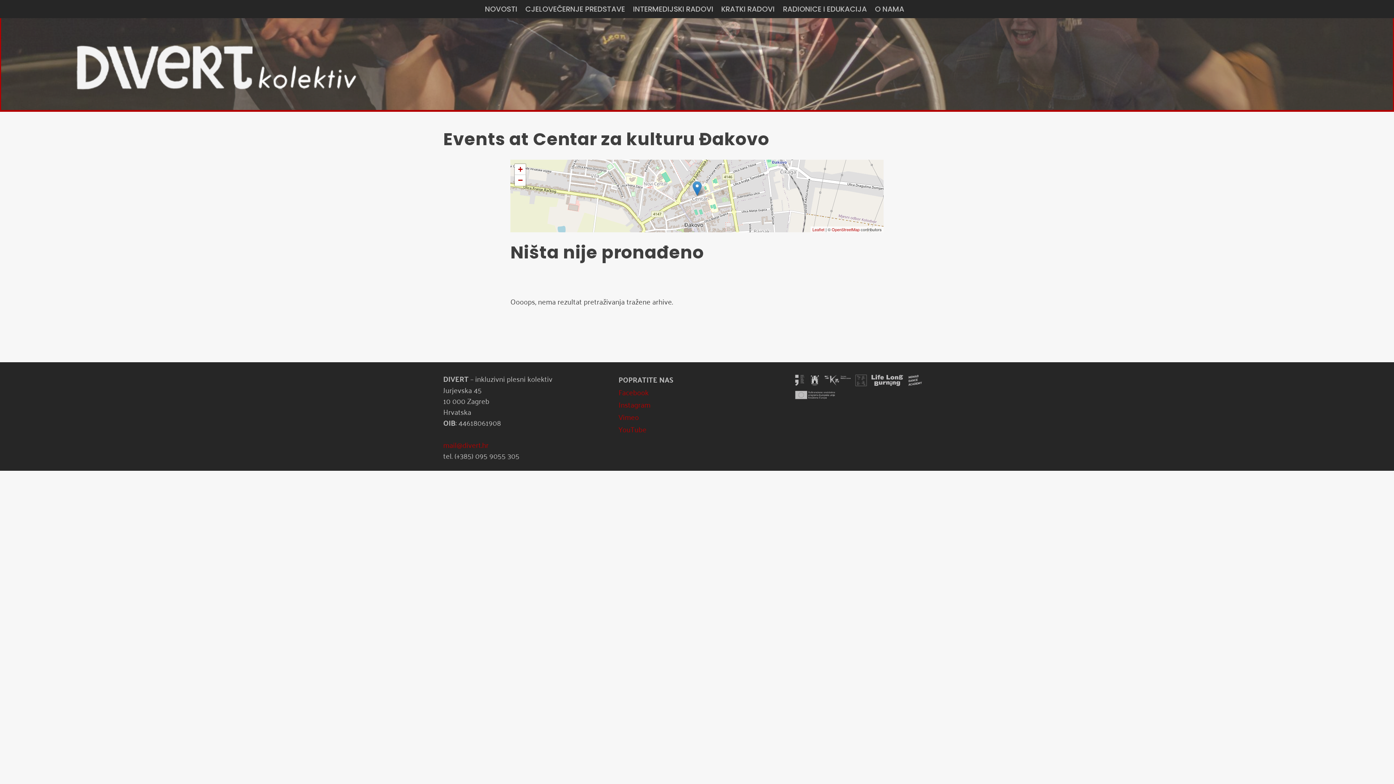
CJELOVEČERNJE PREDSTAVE (575, 9)
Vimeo (629, 416)
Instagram (635, 404)
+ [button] (520, 169)
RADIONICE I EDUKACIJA (825, 9)
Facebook (634, 392)
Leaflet (818, 229)
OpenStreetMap (846, 229)
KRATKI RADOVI (748, 9)
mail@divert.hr (466, 444)
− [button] (520, 180)
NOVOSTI (501, 9)
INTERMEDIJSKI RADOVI (673, 9)
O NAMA (889, 9)
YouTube (633, 429)
